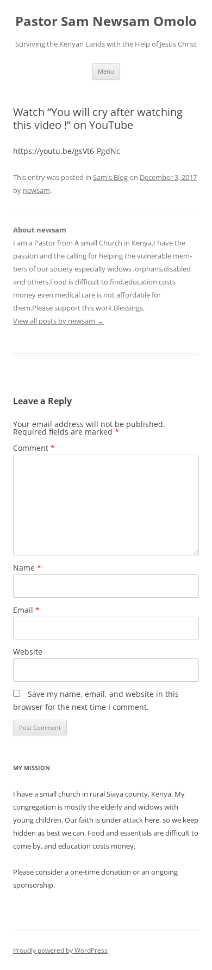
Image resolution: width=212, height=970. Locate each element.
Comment (34, 448)
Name (27, 567)
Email (26, 610)
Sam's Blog (110, 177)
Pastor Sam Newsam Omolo (106, 21)
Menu (106, 71)
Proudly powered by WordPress (60, 950)
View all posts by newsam (58, 321)
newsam (36, 190)
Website (27, 651)
